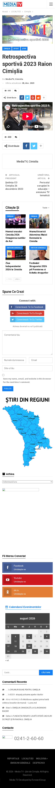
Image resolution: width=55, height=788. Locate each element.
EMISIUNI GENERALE (14, 248)
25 (15, 651)
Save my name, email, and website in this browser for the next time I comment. (27, 380)
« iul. (7, 660)
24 (8, 651)
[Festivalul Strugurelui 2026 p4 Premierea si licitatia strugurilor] (39, 253)
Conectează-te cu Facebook (29, 307)
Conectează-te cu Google (29, 313)
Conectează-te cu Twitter (29, 319)
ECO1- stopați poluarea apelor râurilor (26, 694)
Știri (24, 48)
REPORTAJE (13, 758)
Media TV (13, 780)
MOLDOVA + (42, 758)
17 (8, 646)
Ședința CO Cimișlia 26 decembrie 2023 (14, 185)
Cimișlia (7, 48)
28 (35, 651)
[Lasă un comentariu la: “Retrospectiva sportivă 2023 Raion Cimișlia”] (15, 90)
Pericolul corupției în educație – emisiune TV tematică (43, 189)
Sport (16, 48)
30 (47, 651)
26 (23, 651)
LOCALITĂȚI (27, 758)
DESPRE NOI (39, 763)
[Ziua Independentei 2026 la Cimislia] (16, 253)
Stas (8, 708)
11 (15, 641)
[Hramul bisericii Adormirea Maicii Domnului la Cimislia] (39, 221)
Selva (8, 716)
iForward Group (39, 780)
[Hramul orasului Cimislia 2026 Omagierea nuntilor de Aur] (16, 221)
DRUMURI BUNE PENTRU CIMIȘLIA (25, 689)
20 (29, 646)
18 (15, 646)
